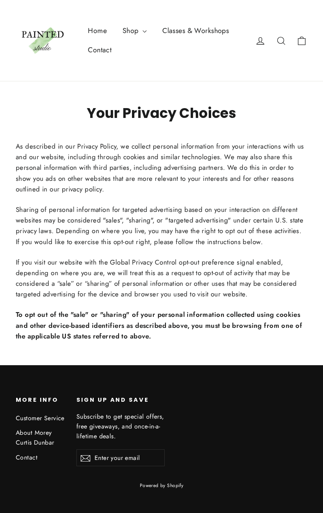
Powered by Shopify (162, 485)
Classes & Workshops (195, 31)
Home (97, 31)
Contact (99, 50)
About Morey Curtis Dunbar (35, 437)
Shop (132, 31)
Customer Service (40, 418)
